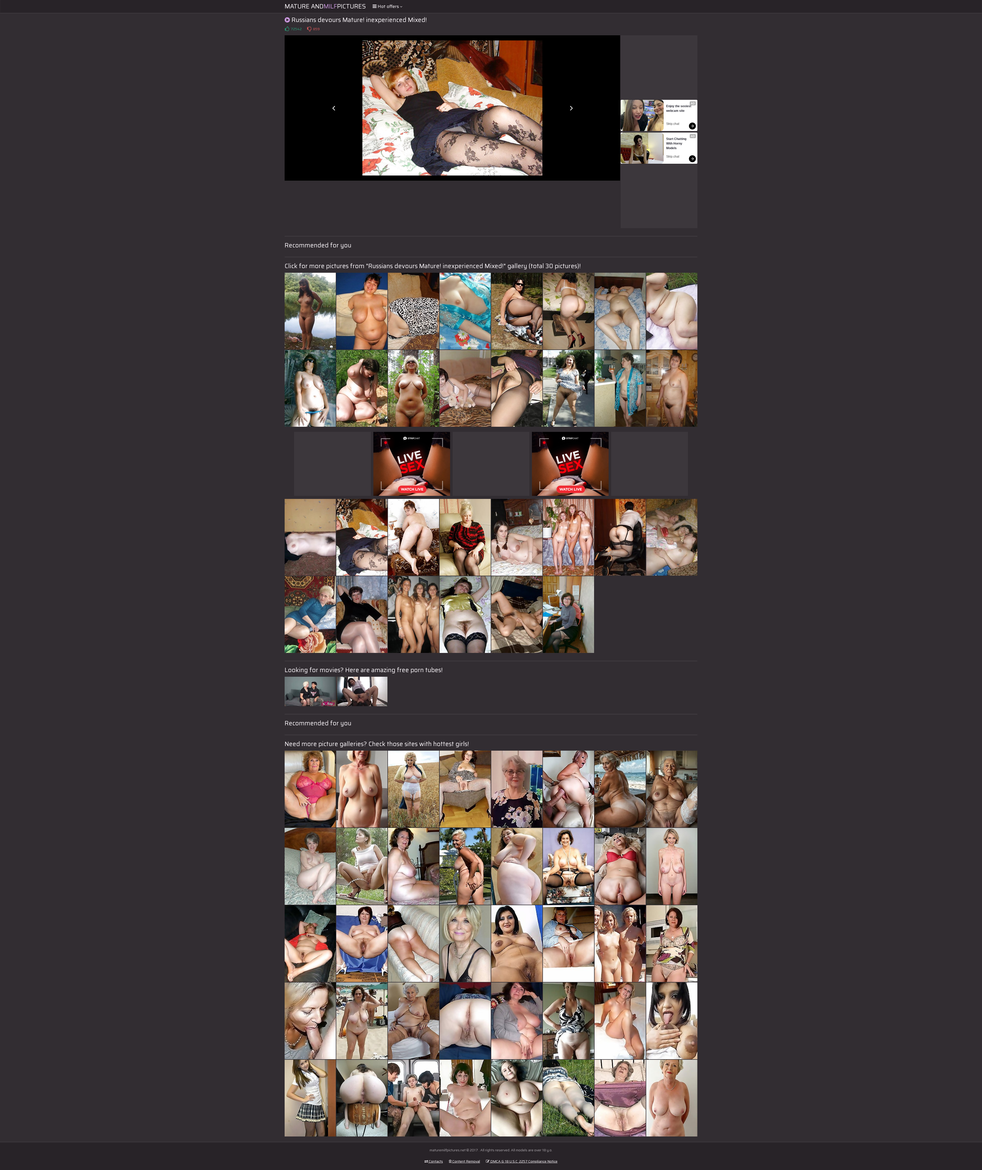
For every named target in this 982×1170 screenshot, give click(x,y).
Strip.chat (672, 124)
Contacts (435, 1161)
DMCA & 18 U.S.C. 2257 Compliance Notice (523, 1161)
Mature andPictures (325, 6)
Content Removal (466, 1161)
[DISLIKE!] (309, 29)
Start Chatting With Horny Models (676, 143)
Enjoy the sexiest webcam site (679, 108)
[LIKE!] (287, 29)
